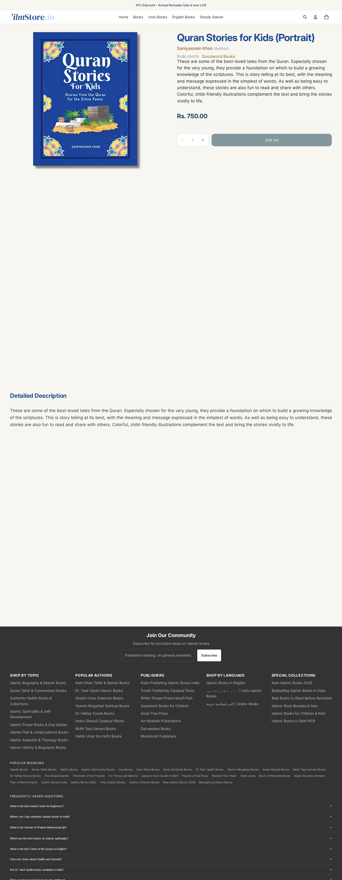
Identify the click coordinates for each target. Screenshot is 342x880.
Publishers (152, 675)
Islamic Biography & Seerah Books (38, 683)
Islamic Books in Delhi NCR (293, 721)
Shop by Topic (24, 675)
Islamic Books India (54, 782)
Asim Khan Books (148, 769)
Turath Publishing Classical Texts (167, 690)
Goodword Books (206, 56)
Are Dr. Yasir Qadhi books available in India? (37, 869)
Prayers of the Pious (195, 776)
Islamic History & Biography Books (38, 747)
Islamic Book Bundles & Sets (295, 706)
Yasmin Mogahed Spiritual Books (102, 706)
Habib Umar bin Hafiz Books (98, 736)
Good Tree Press (154, 713)
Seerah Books (19, 769)
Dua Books (126, 769)
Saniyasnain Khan (203, 48)
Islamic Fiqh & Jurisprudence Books (39, 732)
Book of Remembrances (274, 776)
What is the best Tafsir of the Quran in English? (38, 848)
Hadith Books (69, 769)
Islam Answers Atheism (309, 776)
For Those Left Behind (123, 776)
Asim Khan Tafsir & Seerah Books (102, 683)
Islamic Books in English (225, 683)
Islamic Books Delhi (83, 782)
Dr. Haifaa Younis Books (94, 713)
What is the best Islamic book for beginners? (37, 806)
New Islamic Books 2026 (292, 683)
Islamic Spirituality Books (98, 769)
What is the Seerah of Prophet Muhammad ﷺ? (38, 827)
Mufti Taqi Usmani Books (95, 728)
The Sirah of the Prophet (89, 776)
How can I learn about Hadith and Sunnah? (36, 859)
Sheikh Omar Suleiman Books (99, 698)
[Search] (304, 17)
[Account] (315, 17)
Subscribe (209, 655)
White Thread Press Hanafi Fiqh (167, 698)
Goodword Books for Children (165, 706)
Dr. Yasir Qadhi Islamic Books (99, 690)
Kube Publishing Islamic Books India (170, 683)
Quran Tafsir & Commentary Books (38, 690)
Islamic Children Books (144, 782)
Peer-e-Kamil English (24, 782)
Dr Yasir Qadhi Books (210, 769)
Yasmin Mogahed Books (243, 769)
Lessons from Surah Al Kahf (159, 776)
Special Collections (293, 675)
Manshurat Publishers (158, 736)
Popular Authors (93, 675)
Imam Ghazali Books (276, 769)
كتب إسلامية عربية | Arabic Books (232, 704)
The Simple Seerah (56, 776)
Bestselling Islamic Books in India (298, 690)
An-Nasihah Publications (161, 721)
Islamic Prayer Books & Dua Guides (38, 724)
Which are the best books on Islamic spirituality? (39, 838)
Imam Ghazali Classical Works (99, 721)
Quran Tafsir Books (44, 769)
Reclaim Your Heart (224, 776)
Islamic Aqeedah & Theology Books (39, 740)
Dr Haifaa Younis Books (25, 776)
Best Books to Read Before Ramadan (302, 698)
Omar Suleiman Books (177, 769)
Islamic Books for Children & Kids (298, 713)
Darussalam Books (156, 728)
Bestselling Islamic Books (216, 782)
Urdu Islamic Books (112, 782)
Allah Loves (248, 776)
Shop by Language (225, 675)
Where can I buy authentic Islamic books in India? (40, 816)
